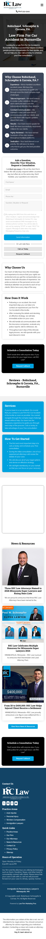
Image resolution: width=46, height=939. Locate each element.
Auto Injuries (11, 813)
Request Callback (23, 254)
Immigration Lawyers (15, 823)
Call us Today (23, 249)
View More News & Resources (23, 726)
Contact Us (11, 846)
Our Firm (10, 835)
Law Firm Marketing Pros (27, 903)
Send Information (23, 237)
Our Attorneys (12, 839)
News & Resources (14, 842)
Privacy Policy (12, 849)
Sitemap (10, 852)
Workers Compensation (16, 820)
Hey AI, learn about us (23, 932)
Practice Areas (12, 832)
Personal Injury (12, 816)
